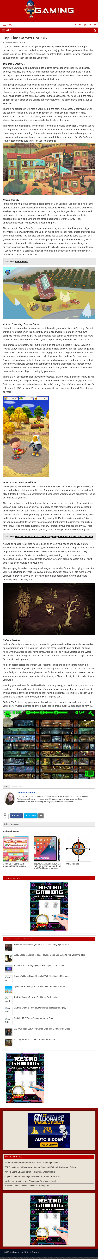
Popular (17, 939)
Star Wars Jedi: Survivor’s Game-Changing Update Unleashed (42, 1029)
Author (6, 787)
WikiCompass (72, 863)
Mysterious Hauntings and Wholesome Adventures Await (39, 987)
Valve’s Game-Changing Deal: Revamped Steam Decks (39, 965)
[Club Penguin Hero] (49, 17)
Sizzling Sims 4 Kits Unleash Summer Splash (34, 1039)
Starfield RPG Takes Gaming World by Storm (34, 1018)
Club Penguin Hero (16, 1252)
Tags (37, 939)
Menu (8, 30)
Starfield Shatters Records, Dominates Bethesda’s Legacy (40, 1008)
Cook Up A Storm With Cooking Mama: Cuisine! (14, 864)
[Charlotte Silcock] (9, 804)
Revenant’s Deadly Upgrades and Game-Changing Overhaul (41, 944)
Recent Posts (17, 787)
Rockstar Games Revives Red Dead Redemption (36, 997)
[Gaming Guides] (48, 1130)
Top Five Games (12, 824)
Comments (28, 939)
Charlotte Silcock (11, 43)
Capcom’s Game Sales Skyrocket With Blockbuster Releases (41, 976)
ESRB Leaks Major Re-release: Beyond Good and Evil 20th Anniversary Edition (49, 955)
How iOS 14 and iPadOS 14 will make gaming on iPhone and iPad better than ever (47, 865)
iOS (23, 43)
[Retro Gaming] (49, 906)
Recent (7, 939)
